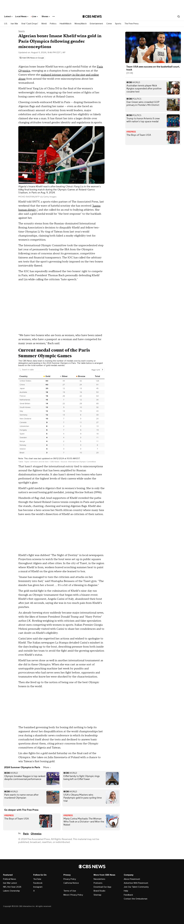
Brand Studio (99, 891)
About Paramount (132, 879)
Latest (7, 16)
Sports (118, 23)
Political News (9, 879)
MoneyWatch (81, 23)
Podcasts (98, 883)
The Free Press (131, 23)
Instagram (37, 887)
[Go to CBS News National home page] (92, 16)
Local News (21, 16)
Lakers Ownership (11, 891)
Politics (53, 23)
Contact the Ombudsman (135, 899)
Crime (109, 23)
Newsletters (99, 879)
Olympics (36, 833)
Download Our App (102, 887)
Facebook (37, 883)
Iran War (14, 23)
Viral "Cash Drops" (29, 23)
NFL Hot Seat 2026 (12, 887)
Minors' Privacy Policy (73, 895)
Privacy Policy (69, 879)
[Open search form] (178, 16)
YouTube (37, 879)
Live (34, 16)
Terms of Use (69, 891)
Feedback (128, 895)
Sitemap (97, 895)
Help (126, 891)
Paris (26, 833)
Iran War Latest (10, 883)
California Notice (71, 883)
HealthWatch (65, 23)
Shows (45, 16)
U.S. (6, 23)
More (46, 767)
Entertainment (96, 23)
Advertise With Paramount (136, 883)
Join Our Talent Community (136, 887)
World (44, 23)
